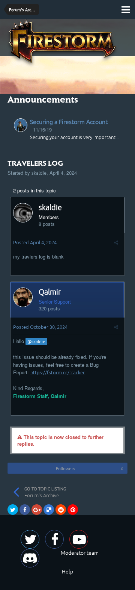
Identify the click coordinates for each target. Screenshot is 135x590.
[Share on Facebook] (25, 509)
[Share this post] (116, 242)
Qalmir (50, 291)
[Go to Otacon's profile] (20, 125)
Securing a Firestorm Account (69, 121)
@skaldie (36, 341)
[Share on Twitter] (13, 509)
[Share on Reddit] (61, 509)
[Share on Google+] (37, 509)
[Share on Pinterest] (73, 509)
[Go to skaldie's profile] (23, 212)
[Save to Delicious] (49, 509)
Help (67, 571)
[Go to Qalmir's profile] (23, 297)
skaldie (39, 172)
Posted (35, 242)
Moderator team (80, 552)
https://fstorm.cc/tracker (57, 372)
